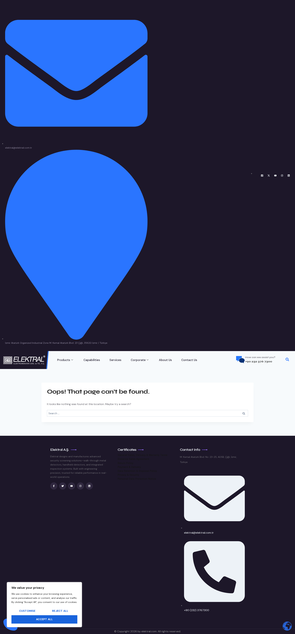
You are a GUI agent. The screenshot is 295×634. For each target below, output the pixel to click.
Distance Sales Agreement (133, 458)
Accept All (44, 619)
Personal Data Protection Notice (137, 478)
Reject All (60, 611)
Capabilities (91, 360)
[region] (44, 604)
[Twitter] (62, 486)
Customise (27, 611)
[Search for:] (147, 413)
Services (115, 360)
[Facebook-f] (53, 486)
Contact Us (189, 360)
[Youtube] (275, 175)
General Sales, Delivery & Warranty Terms (142, 455)
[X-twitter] (269, 175)
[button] (287, 360)
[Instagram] (282, 175)
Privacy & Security (128, 474)
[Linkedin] (288, 175)
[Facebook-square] (262, 175)
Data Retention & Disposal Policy (137, 470)
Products (63, 360)
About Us (165, 360)
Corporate (138, 360)
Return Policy (125, 463)
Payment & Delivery (129, 466)
